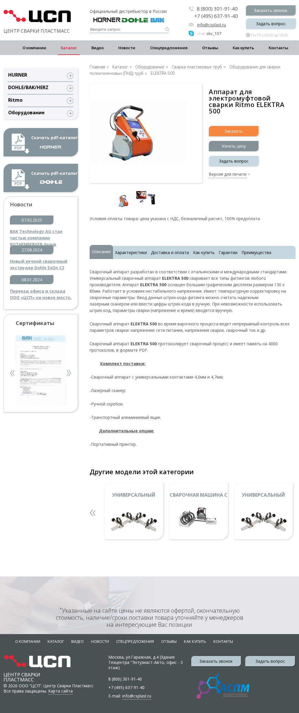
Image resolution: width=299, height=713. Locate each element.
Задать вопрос (271, 23)
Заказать (234, 131)
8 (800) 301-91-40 (217, 9)
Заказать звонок (270, 10)
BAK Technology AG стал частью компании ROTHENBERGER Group (36, 235)
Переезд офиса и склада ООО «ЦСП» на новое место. (41, 294)
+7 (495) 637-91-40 (216, 16)
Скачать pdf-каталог (54, 137)
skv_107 (209, 33)
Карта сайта (60, 691)
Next (69, 374)
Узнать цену (234, 146)
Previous (13, 374)
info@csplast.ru (211, 24)
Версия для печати (227, 174)
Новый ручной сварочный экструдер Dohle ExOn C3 (38, 264)
